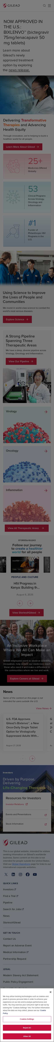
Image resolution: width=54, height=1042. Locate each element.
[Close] (50, 992)
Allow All (27, 1036)
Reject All (27, 1027)
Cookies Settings (27, 1019)
